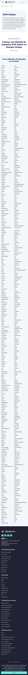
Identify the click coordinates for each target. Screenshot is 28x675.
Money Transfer (17, 304)
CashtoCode (16, 139)
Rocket (15, 411)
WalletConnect (4, 507)
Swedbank (16, 443)
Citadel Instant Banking (18, 148)
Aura (2, 93)
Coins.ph (16, 153)
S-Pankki (16, 412)
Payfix (2, 354)
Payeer (15, 352)
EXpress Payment (4, 210)
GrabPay (3, 230)
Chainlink (16, 144)
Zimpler (2, 521)
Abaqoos (3, 67)
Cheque (15, 146)
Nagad (15, 313)
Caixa (2, 132)
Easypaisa (3, 182)
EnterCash (3, 194)
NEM (15, 318)
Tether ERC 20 (4, 452)
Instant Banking (4, 249)
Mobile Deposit (17, 297)
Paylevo (15, 356)
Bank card (16, 98)
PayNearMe (16, 357)
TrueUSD (3, 469)
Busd (15, 129)
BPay (2, 125)
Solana (2, 433)
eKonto (2, 191)
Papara (2, 342)
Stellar (2, 440)
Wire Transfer (17, 514)
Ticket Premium (17, 457)
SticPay (15, 440)
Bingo (2, 579)
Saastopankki (4, 414)
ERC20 (15, 201)
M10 (2, 282)
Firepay (15, 217)
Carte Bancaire (4, 136)
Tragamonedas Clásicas (6, 649)
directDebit (3, 175)
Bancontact (3, 96)
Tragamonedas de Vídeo (6, 652)
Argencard (3, 87)
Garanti (2, 220)
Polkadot (3, 380)
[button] (24, 2)
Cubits (15, 162)
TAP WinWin (16, 445)
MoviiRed (3, 307)
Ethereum (3, 203)
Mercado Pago (17, 292)
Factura (15, 211)
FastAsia (16, 215)
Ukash (2, 474)
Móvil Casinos (4, 554)
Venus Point (16, 493)
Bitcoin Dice (3, 569)
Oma (15, 325)
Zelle (2, 519)
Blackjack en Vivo (4, 590)
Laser (15, 271)
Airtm (15, 72)
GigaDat (3, 223)
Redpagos (16, 407)
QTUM (2, 399)
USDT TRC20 (16, 485)
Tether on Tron (4, 454)
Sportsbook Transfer (18, 438)
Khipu (2, 268)
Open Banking (17, 331)
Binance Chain (4, 112)
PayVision (16, 368)
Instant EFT (16, 249)
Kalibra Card (16, 264)
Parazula (3, 344)
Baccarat (3, 584)
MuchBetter (3, 311)
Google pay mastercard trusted (6, 228)
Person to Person (17, 371)
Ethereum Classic (17, 203)
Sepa (15, 421)
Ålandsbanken (17, 74)
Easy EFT (16, 180)
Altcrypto (3, 77)
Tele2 (15, 448)
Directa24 (16, 174)
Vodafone (16, 500)
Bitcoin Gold (3, 117)
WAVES (2, 509)
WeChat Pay (3, 512)
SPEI (15, 436)
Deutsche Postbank (5, 168)
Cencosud (3, 143)
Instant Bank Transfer (18, 247)
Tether (15, 450)
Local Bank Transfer (18, 276)
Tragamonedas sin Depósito (6, 605)
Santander (3, 417)
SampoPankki (17, 416)
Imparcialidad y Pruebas (16, 661)
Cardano (16, 132)
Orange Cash (3, 335)
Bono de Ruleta (4, 622)
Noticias (3, 635)
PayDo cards (16, 350)
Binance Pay (3, 113)
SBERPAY (16, 419)
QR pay (2, 397)
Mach (15, 282)
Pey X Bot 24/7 (4, 373)
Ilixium (15, 240)
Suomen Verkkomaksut (18, 442)
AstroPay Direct (4, 91)
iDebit (2, 240)
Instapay (16, 251)
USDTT (2, 488)
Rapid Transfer (4, 405)
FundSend (16, 218)
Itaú (2, 257)
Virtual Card (3, 497)
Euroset (2, 206)
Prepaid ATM (3, 387)
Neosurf (3, 319)
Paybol (2, 349)
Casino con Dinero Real (5, 626)
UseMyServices (4, 492)
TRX (15, 471)
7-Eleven (3, 65)
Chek (2, 146)
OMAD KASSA (17, 326)
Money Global (4, 302)
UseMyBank (3, 490)
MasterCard (16, 283)
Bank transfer (17, 100)
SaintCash (3, 416)
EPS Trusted (3, 201)
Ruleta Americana (4, 577)
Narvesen (3, 316)
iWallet (2, 259)
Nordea (15, 323)
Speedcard (3, 436)
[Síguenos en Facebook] (2, 535)
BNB (15, 120)
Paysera (2, 364)
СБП (15, 521)
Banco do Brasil (17, 94)
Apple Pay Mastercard (5, 84)
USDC (15, 478)
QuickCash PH (17, 400)
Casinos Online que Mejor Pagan (7, 637)
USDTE (15, 486)
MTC (15, 309)
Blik (15, 118)
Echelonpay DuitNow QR (19, 184)
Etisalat (2, 204)
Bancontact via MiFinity (18, 96)
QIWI (15, 393)
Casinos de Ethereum (5, 613)
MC (14, 288)
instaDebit (16, 245)
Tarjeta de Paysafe (17, 447)
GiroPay (15, 223)
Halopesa (3, 233)
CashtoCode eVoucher (5, 141)
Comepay (16, 155)
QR (2, 395)
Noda (2, 323)
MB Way (15, 287)
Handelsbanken (17, 233)
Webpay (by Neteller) (18, 510)
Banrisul (3, 105)
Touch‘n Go (16, 462)
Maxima (15, 285)
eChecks (3, 184)
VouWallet (16, 505)
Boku (15, 122)
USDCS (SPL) (16, 481)
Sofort (15, 430)
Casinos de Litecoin (5, 615)
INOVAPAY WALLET (5, 244)
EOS (15, 196)
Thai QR (2, 457)
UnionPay (16, 474)
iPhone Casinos (4, 565)
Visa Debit (16, 498)
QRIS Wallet (16, 397)
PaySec (15, 362)
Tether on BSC (17, 452)
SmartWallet (16, 428)
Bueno (14, 672)
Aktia (2, 74)
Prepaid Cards (17, 387)
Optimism (3, 333)
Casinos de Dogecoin (5, 620)
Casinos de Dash (4, 618)
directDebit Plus (17, 175)
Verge (2, 495)
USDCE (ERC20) (17, 479)
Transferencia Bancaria (18, 464)
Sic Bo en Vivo (4, 592)
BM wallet (3, 120)
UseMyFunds (16, 490)
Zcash (15, 517)
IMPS (2, 242)
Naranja (15, 314)
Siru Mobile (16, 424)
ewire (15, 208)
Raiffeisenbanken (4, 402)
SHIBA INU (16, 423)
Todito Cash (16, 461)
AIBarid (15, 70)
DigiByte (3, 170)
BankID (2, 103)
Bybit (2, 131)
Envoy (2, 196)
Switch (2, 445)
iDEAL (15, 239)
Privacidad (9, 661)
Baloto (2, 94)
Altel (15, 77)
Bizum (2, 118)
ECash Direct (16, 182)
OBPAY (2, 325)
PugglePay (16, 392)
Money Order (4, 304)
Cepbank (3, 144)
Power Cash (16, 385)
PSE (2, 392)
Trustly (15, 469)
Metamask (3, 294)
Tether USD (3, 455)
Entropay (16, 194)
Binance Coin (16, 112)
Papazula (16, 342)
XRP (15, 516)
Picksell (15, 374)
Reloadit (3, 409)
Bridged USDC (4, 127)
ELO (2, 192)
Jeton (2, 263)
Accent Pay (16, 67)
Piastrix (2, 374)
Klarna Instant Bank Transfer (19, 269)
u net (2, 473)
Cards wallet (3, 134)
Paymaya (3, 357)
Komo (2, 271)
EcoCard (16, 187)
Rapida (15, 405)
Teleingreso (3, 450)
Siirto (2, 424)
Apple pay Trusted (5, 86)
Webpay (3, 510)
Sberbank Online (4, 419)
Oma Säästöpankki (5, 326)
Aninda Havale (17, 79)
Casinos (6, 6)
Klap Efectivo (17, 268)
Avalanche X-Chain (18, 93)
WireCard (3, 516)
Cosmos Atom (17, 156)
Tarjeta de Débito (4, 447)
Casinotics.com (4, 542)
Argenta (15, 87)
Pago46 (2, 340)
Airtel (2, 72)
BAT (15, 106)
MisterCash (3, 295)
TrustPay (3, 471)
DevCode (16, 168)
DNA (15, 177)
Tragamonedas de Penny (6, 607)
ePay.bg (15, 198)
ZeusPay (15, 519)
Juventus (3, 264)
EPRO (2, 199)
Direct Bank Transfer (18, 172)
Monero (2, 300)
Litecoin (15, 275)
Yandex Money (4, 517)
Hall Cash (16, 232)
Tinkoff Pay (3, 461)
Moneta (15, 300)
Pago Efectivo (4, 338)
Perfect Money (4, 371)
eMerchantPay (17, 192)
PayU (2, 368)
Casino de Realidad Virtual (6, 643)
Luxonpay (16, 280)
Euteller (15, 206)
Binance (15, 110)
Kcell (15, 266)
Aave (15, 65)
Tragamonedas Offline (5, 645)
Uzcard (2, 493)
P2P (15, 337)
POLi (15, 378)
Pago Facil (16, 338)
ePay (2, 198)
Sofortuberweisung (18, 431)
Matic (2, 285)
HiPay (2, 237)
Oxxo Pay (3, 337)
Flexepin (3, 218)
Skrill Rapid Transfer (5, 428)
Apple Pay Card (17, 82)
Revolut (15, 409)
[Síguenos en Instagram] (8, 535)
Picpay (2, 376)
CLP (2, 151)
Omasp (2, 328)
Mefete (15, 290)
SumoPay (3, 442)
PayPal (2, 359)
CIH (2, 148)
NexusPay (16, 321)
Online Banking (4, 330)
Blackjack (3, 586)
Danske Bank (16, 165)
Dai (2, 163)
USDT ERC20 (3, 485)
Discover (3, 177)
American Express (4, 79)
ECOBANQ (3, 187)
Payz (2, 369)
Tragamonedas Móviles (6, 609)
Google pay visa (17, 227)
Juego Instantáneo (5, 641)
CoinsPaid (3, 155)
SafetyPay (16, 414)
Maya (2, 287)
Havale (2, 235)
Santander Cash (17, 417)
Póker (2, 594)
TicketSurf (3, 459)
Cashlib (2, 139)
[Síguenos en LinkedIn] (11, 535)
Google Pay (3, 225)
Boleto (2, 124)
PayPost (3, 361)
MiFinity (15, 294)
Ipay (15, 256)
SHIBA (2, 423)
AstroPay (3, 89)
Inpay (15, 244)
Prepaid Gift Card (4, 388)
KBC (2, 266)
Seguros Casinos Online (6, 552)
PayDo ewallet (4, 352)
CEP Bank (16, 143)
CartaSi (15, 134)
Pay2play (3, 347)
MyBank (2, 313)
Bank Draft (3, 100)
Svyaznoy (3, 443)
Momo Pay (16, 299)
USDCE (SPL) (3, 481)
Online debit (16, 330)
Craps (2, 581)
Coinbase (3, 153)
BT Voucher (3, 129)
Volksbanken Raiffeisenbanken (20, 502)
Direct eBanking (4, 174)
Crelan (15, 158)
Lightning (16, 273)
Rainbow (16, 402)
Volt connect (16, 504)
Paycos (15, 349)
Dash (2, 167)
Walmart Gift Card (17, 507)
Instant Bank (3, 247)
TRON (2, 467)
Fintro (2, 217)
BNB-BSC (3, 122)
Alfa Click (3, 75)
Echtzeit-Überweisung (18, 186)
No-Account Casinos (5, 624)
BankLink (16, 103)
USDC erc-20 (3, 479)
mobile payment (4, 299)
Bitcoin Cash (16, 115)
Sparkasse (16, 435)
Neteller (3, 321)
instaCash (3, 245)
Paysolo (3, 366)
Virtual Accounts (17, 495)
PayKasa (3, 356)
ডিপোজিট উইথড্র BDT (4, 522)
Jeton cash (16, 263)
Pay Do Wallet (4, 345)
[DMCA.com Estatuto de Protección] (4, 538)
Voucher (3, 505)
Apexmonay (16, 81)
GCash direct (3, 222)
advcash (3, 70)
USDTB (2, 486)
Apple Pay (3, 82)
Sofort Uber (3, 431)
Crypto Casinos (4, 567)
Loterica (3, 278)
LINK (2, 275)
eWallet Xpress (4, 208)
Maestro (3, 283)
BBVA (2, 108)
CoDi (15, 151)
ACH (2, 69)
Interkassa (16, 254)
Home (2, 6)
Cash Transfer (17, 137)
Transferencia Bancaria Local (7, 466)
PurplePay (3, 393)
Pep (15, 369)
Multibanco (16, 311)
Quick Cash (16, 399)
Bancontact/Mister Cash (6, 98)
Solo (15, 433)
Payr (15, 361)
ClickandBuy (16, 149)
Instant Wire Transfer (5, 251)
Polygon (16, 380)
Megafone (3, 292)
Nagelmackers (4, 314)
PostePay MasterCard (5, 385)
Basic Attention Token (5, 106)
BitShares (16, 117)
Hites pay (16, 237)
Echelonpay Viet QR (5, 186)
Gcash (15, 220)
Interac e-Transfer (17, 252)
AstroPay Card (17, 89)
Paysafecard (3, 362)
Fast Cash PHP (17, 213)
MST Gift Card (4, 309)
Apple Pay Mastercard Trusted (20, 84)
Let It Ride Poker (4, 596)
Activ (15, 69)
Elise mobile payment (18, 191)
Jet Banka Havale (17, 261)
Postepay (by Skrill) (18, 383)
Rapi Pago (3, 404)
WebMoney (16, 509)
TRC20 (15, 466)
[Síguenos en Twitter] (5, 535)
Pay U (15, 345)
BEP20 (2, 110)
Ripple (2, 411)
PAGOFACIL (16, 340)
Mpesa (15, 307)
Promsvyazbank (4, 390)
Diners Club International (6, 172)
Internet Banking (4, 256)
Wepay (15, 512)
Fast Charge (3, 215)
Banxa (15, 105)
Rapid (15, 404)
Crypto (2, 160)
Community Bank (4, 156)
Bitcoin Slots (3, 571)
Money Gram (16, 302)
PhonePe (16, 373)
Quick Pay (3, 400)
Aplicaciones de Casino (5, 558)
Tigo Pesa (16, 459)
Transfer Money (4, 464)
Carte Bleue (16, 136)
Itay (15, 257)
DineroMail (16, 170)
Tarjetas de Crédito (5, 448)
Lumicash (3, 280)
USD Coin (3, 478)
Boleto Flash (16, 124)
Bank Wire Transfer (18, 101)
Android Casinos (4, 560)
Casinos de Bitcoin (5, 611)
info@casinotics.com (5, 544)
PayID (15, 354)
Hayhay (15, 235)
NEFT (2, 318)
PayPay (15, 359)
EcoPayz (3, 189)
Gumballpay (3, 232)
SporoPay (3, 438)
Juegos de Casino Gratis (6, 556)
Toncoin (2, 462)
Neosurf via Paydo (17, 319)
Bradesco (16, 125)
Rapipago (3, 407)
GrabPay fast (16, 230)
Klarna (2, 269)
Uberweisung (16, 473)
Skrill (2, 426)
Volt (2, 504)
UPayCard (3, 476)
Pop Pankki (3, 381)
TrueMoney (16, 467)
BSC (15, 127)
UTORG (15, 492)
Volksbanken (4, 502)
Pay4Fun (16, 347)
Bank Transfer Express (5, 101)
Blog (2, 632)
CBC (15, 141)
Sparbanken (3, 435)
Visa (15, 497)
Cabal (15, 131)
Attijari (15, 91)
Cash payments (4, 137)
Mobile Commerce (5, 297)
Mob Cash (16, 295)
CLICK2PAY (3, 149)
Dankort (3, 165)
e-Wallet (3, 180)
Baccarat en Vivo (4, 588)
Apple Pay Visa (17, 86)
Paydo (2, 350)
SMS (2, 430)
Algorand (16, 75)
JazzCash (16, 259)
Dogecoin (3, 179)
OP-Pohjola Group (5, 331)
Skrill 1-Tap (16, 426)
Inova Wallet (16, 242)
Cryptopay (16, 160)
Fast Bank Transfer (5, 213)
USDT (2, 483)
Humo (2, 239)
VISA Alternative (4, 498)
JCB (2, 261)
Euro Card (16, 204)
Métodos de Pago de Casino (7, 639)
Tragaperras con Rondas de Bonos (8, 647)
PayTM (15, 366)
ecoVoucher (16, 189)
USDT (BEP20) (17, 483)
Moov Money (16, 306)
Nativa (15, 316)
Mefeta (2, 290)
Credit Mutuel (4, 158)
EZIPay (2, 211)
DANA (15, 163)
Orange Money (17, 335)
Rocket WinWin (4, 412)
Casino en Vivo (4, 654)
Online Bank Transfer (18, 328)
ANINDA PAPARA (4, 81)
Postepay (3, 383)
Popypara (16, 381)
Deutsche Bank (17, 167)
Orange (15, 333)
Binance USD (16, 113)
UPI (15, 476)
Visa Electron (4, 500)
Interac (2, 252)
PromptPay (16, 388)
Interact (2, 254)
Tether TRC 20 (17, 454)
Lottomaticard (17, 278)
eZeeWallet (16, 210)
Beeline (15, 108)
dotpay (15, 179)
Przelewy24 (16, 390)
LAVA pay (3, 273)
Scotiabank (3, 421)
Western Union (4, 514)
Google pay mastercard (19, 225)
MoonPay (3, 306)
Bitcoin (2, 115)
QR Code (16, 395)
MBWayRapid (4, 288)
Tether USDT (16, 455)
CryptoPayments (4, 162)
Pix (14, 376)
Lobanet (3, 276)
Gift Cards (16, 222)
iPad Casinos (3, 562)
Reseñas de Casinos (5, 603)
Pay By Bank (16, 344)
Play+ (2, 378)
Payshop (16, 364)
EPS (15, 199)
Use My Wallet (17, 488)
